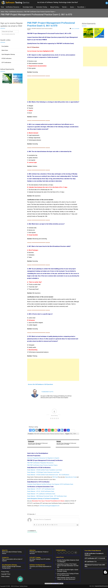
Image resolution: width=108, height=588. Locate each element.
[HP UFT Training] (7, 83)
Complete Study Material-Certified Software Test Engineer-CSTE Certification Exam (50, 484)
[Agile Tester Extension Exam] (99, 37)
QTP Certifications (6, 62)
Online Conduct (5, 576)
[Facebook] (59, 552)
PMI (71, 433)
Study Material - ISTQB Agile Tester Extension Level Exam (43, 472)
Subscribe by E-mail (70, 477)
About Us (5, 550)
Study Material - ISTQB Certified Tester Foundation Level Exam (44, 470)
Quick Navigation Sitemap (8, 54)
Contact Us (5, 557)
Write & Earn (5, 50)
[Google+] (65, 552)
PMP (74, 433)
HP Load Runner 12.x (91, 561)
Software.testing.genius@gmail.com (49, 505)
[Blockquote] (48, 525)
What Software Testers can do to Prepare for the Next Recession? (66, 578)
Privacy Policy (5, 571)
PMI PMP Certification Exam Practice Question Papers (49, 433)
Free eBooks (80, 7)
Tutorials (64, 7)
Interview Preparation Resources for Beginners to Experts (43, 458)
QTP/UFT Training (35, 557)
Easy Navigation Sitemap (9, 565)
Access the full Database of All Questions (40, 384)
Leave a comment (75, 28)
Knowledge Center (28, 7)
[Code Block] (50, 525)
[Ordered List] (43, 525)
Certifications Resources (12, 7)
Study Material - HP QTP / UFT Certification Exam (40, 489)
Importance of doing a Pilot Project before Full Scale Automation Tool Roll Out (67, 565)
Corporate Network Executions (101, 586)
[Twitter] (62, 552)
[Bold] (34, 525)
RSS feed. (55, 477)
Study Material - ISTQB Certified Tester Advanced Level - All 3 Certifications (48, 474)
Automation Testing (41, 7)
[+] (56, 524)
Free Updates (5, 46)
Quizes (72, 7)
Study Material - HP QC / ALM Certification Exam (40, 491)
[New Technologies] (18, 83)
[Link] (52, 525)
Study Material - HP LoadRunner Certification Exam (41, 494)
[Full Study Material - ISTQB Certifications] (88, 37)
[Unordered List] (45, 525)
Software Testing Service (37, 565)
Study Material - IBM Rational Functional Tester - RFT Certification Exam (47, 496)
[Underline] (39, 525)
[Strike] (41, 525)
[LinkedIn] (69, 552)
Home (2, 7)
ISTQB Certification (6, 58)
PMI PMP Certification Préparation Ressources (40, 463)
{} (54, 524)
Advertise (32, 550)
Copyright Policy (5, 574)
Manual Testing (54, 7)
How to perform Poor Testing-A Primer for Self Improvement (68, 574)
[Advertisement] (53, 90)
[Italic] (37, 525)
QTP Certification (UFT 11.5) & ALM (95, 558)
